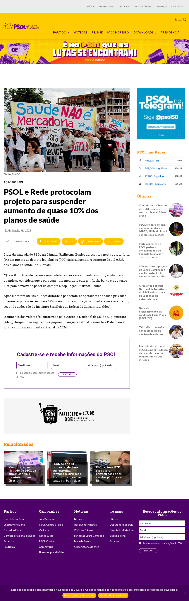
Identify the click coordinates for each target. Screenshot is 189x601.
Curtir (178, 160)
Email (56, 365)
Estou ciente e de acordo (79, 595)
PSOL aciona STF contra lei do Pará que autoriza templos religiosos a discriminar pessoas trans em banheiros (67, 472)
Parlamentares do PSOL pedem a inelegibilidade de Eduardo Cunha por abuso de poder (151, 250)
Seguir (179, 168)
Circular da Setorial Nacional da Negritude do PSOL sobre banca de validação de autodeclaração (153, 292)
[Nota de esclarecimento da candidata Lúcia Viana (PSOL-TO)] (176, 312)
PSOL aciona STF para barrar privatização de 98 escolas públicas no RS (109, 473)
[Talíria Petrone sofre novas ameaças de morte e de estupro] (176, 332)
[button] (180, 19)
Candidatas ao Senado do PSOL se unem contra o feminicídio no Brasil (22, 473)
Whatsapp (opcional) (100, 365)
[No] (184, 593)
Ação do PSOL (13, 182)
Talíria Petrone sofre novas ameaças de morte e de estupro (151, 330)
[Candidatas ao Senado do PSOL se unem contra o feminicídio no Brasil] (176, 210)
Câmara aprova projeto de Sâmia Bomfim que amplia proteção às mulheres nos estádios (153, 271)
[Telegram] (161, 113)
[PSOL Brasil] (21, 25)
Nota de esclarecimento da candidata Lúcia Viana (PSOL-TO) (152, 313)
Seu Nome (24, 365)
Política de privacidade (113, 595)
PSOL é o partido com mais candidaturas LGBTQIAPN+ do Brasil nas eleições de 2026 (153, 229)
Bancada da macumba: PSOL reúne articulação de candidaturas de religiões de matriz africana (153, 353)
